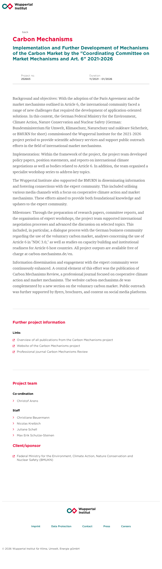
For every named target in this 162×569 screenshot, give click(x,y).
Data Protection (61, 526)
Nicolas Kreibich (29, 423)
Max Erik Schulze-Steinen (35, 435)
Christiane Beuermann (33, 417)
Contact (87, 526)
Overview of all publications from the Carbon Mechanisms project (65, 340)
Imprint (35, 526)
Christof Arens (27, 401)
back (24, 32)
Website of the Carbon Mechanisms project (48, 346)
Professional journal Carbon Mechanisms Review (52, 352)
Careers (126, 526)
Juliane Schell (27, 429)
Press (106, 526)
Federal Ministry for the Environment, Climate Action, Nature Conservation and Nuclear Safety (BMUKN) (75, 458)
